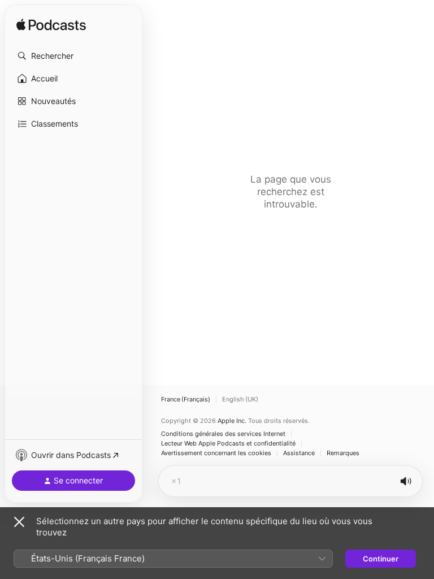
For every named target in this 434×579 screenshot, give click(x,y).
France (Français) (185, 399)
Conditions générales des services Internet (223, 434)
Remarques (343, 453)
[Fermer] (19, 522)
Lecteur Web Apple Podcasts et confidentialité (228, 443)
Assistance (299, 453)
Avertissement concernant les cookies (216, 453)
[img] (51, 25)
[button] (73, 56)
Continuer (380, 558)
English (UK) (240, 399)
